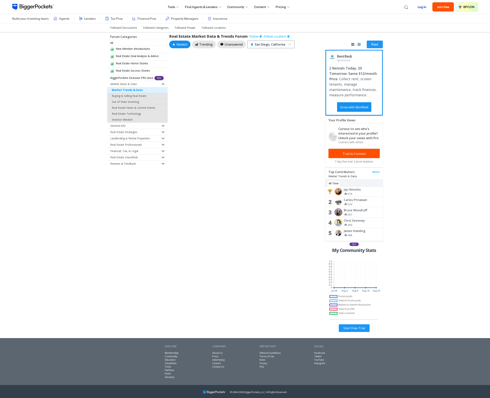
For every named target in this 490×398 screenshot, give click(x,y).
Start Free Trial (354, 328)
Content (260, 7)
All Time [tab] (334, 183)
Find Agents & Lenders (201, 7)
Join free (443, 7)
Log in (422, 7)
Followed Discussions (123, 27)
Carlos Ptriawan (355, 200)
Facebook (319, 353)
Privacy (263, 363)
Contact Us (218, 366)
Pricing (281, 7)
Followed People (185, 27)
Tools (171, 7)
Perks (168, 373)
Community (235, 7)
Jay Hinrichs (352, 189)
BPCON (468, 7)
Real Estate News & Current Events (133, 108)
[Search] (406, 7)
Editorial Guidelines (270, 353)
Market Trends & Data (127, 90)
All (111, 43)
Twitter (318, 356)
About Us (217, 353)
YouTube (319, 359)
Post (374, 44)
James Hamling (354, 231)
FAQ (262, 366)
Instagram (319, 363)
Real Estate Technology (126, 113)
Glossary (169, 377)
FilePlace (169, 370)
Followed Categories (156, 27)
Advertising (218, 359)
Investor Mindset (122, 119)
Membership (172, 353)
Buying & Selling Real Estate (129, 96)
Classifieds (170, 363)
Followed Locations (214, 27)
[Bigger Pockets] (33, 7)
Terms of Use (267, 356)
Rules (262, 359)
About (376, 172)
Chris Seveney (354, 220)
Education (170, 359)
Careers (216, 363)
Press (215, 356)
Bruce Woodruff (355, 210)
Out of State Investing (125, 102)
